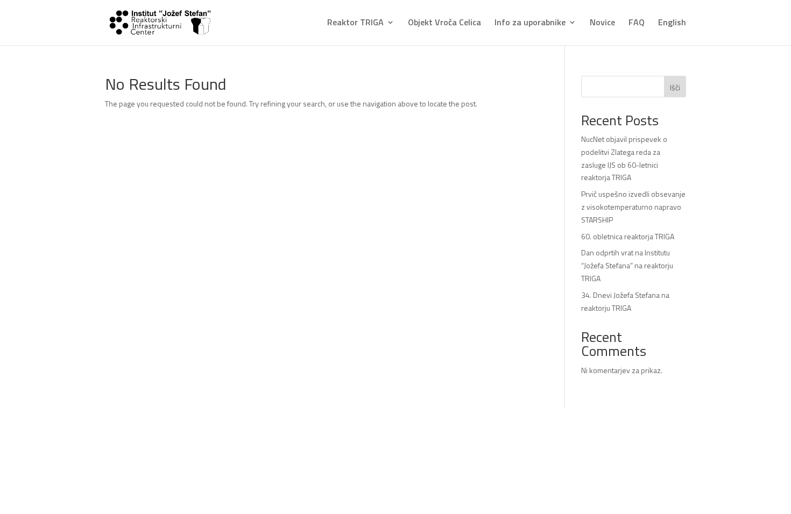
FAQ (636, 23)
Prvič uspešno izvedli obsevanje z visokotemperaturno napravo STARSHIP (633, 206)
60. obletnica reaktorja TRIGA (627, 236)
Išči (675, 87)
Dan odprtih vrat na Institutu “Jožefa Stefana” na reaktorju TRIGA (627, 265)
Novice (602, 23)
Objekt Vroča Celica (444, 23)
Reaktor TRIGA (355, 23)
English (672, 23)
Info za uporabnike (530, 23)
